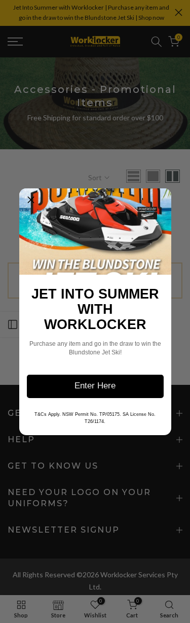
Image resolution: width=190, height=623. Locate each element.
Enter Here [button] (95, 385)
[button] (31, 200)
